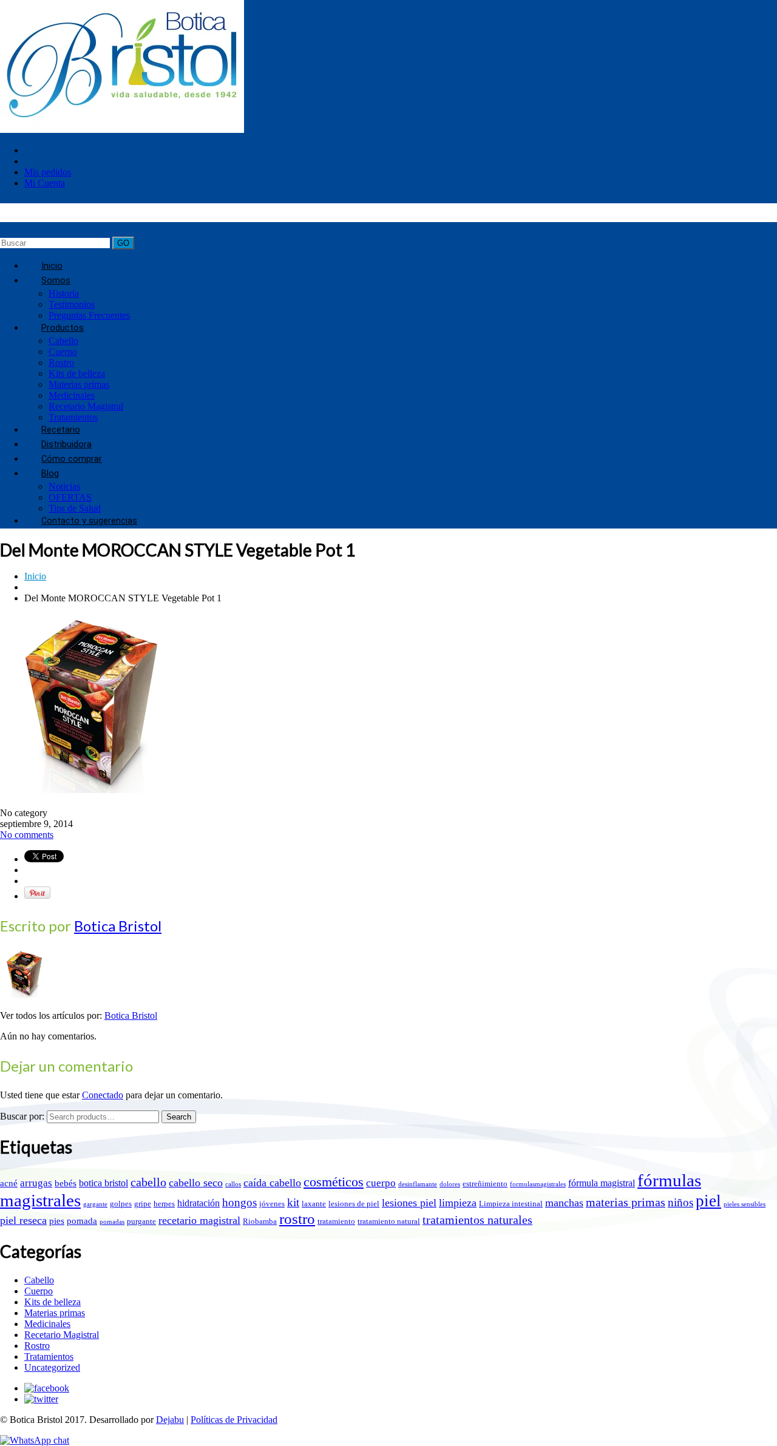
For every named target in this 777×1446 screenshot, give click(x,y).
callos (233, 1184)
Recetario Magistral (86, 406)
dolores (449, 1184)
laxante (314, 1203)
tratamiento (336, 1221)
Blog (50, 473)
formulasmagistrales (538, 1184)
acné (9, 1183)
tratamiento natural (389, 1221)
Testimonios (72, 304)
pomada (82, 1221)
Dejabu (170, 1419)
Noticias (64, 486)
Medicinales (72, 395)
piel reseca (23, 1220)
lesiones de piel (353, 1203)
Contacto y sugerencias (89, 521)
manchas (564, 1203)
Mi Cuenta (44, 183)
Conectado (102, 1095)
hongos (239, 1202)
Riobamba (260, 1221)
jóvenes (272, 1203)
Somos (55, 280)
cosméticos (334, 1182)
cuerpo (381, 1183)
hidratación (198, 1203)
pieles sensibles (744, 1204)
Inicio (35, 576)
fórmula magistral (601, 1183)
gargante (95, 1204)
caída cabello (272, 1183)
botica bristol (103, 1183)
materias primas (625, 1202)
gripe (142, 1203)
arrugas (36, 1183)
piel (708, 1201)
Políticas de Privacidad (234, 1419)
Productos (62, 328)
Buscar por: (22, 1116)
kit (293, 1202)
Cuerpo (63, 351)
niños (680, 1202)
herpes (164, 1203)
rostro (297, 1219)
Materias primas (79, 384)
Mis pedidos (47, 172)
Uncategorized (52, 1367)
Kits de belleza (77, 373)
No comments (26, 834)
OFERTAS (70, 497)
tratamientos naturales (477, 1219)
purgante (141, 1221)
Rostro (61, 362)
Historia (64, 293)
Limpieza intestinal (511, 1203)
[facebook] (46, 1388)
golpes (121, 1203)
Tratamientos (48, 1356)
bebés (65, 1183)
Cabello (63, 341)
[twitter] (41, 1399)
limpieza (458, 1203)
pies (56, 1221)
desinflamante (417, 1184)
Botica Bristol (117, 925)
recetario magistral (199, 1220)
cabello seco (196, 1183)
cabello (148, 1182)
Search (178, 1116)
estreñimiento (485, 1183)
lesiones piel (409, 1203)
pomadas (112, 1221)
